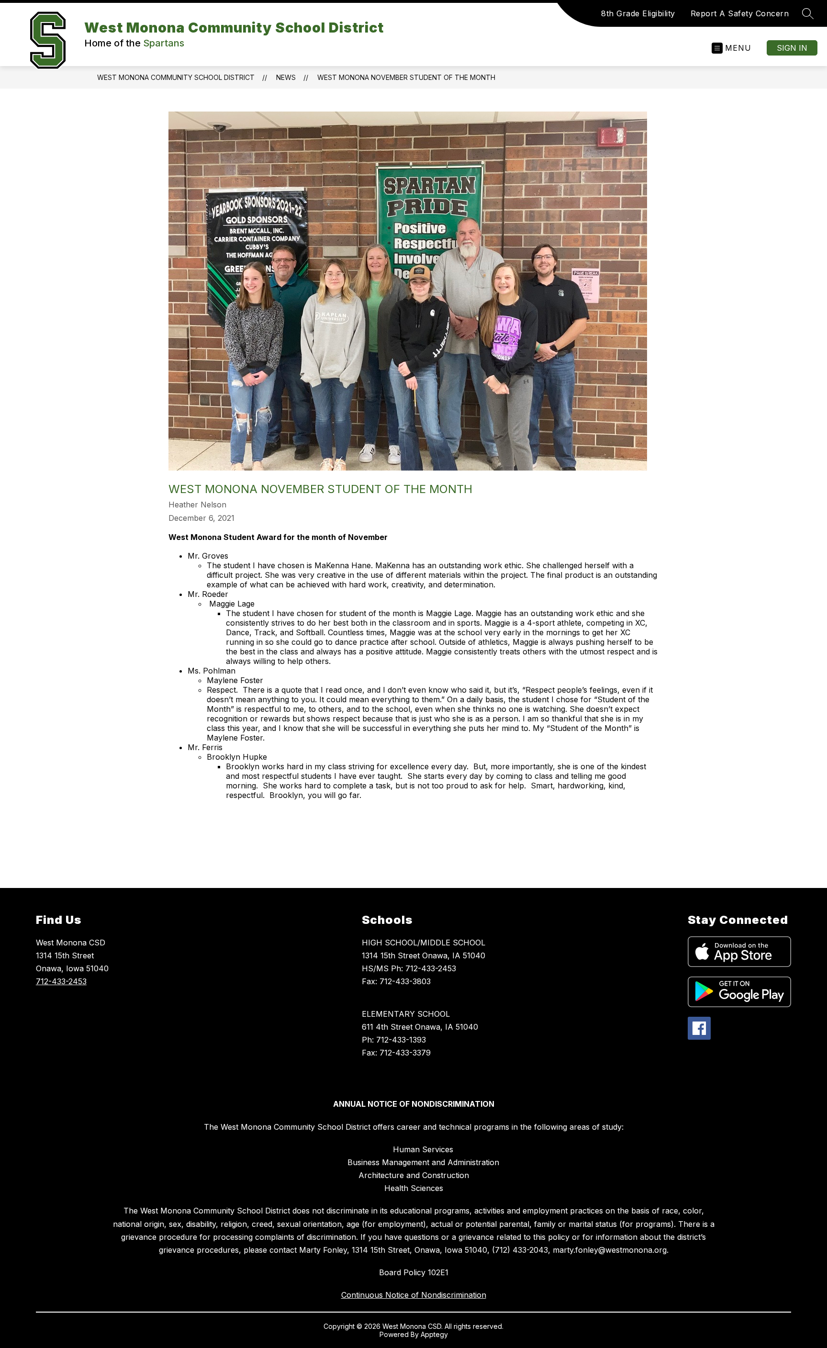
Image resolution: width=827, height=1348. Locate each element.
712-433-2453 (61, 981)
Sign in (792, 48)
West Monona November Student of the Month (406, 77)
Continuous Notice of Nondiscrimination (413, 1295)
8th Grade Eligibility (638, 13)
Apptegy (434, 1334)
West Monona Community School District (176, 77)
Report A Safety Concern (740, 13)
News (286, 77)
